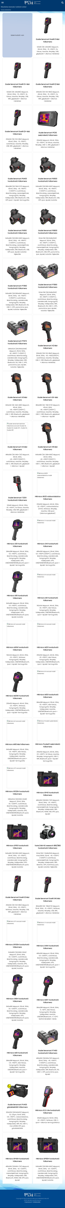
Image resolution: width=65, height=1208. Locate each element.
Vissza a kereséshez (6, 9)
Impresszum (28, 1202)
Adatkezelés (36, 1202)
